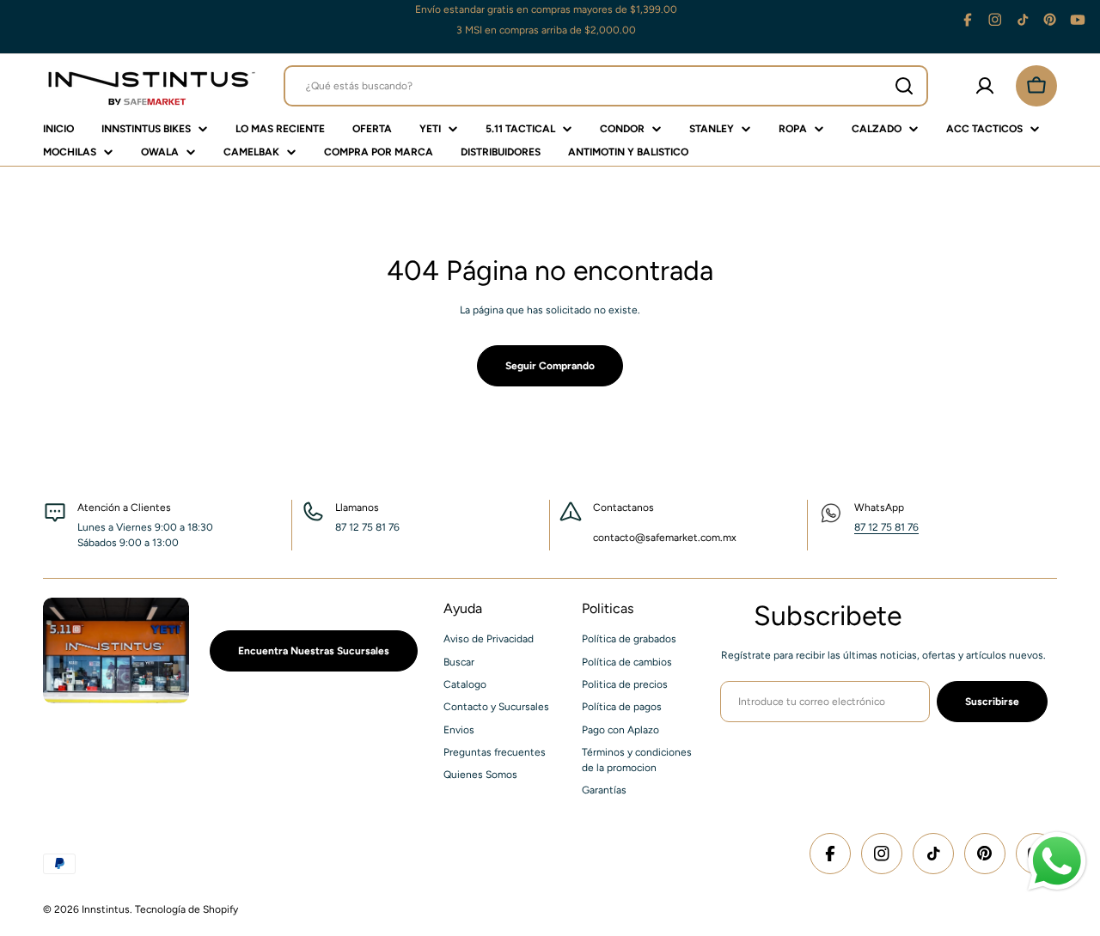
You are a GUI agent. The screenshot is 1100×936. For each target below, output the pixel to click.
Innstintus (106, 909)
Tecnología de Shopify (186, 909)
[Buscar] (904, 86)
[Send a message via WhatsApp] (1057, 861)
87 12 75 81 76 (886, 527)
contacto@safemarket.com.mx (664, 538)
